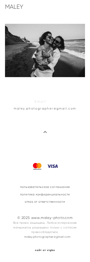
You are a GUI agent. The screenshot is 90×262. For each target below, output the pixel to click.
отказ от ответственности (45, 201)
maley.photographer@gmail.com (45, 108)
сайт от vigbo (45, 250)
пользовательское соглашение (45, 187)
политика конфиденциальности (45, 194)
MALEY (14, 7)
